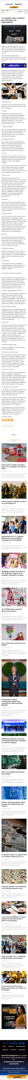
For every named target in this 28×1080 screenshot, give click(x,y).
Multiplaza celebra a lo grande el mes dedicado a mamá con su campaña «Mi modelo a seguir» (13, 573)
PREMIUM (20, 11)
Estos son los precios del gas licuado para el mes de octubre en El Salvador (13, 988)
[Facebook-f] (8, 1043)
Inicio (4, 1046)
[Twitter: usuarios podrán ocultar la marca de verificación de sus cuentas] (14, 793)
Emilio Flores (8, 506)
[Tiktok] (17, 1043)
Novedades (22, 1049)
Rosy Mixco (5, 425)
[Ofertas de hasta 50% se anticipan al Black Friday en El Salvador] (14, 944)
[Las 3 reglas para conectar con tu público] (14, 632)
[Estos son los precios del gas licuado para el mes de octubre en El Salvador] (14, 977)
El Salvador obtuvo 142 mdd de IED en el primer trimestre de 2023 (14, 855)
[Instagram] (11, 1043)
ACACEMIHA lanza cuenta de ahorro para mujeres (11, 610)
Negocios (5, 1049)
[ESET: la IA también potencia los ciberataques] (14, 762)
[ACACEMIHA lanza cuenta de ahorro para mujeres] (14, 597)
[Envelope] (23, 1043)
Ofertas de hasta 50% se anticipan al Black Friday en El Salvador (13, 957)
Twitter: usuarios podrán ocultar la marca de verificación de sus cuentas (13, 804)
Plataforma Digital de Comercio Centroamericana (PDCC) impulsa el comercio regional (13, 740)
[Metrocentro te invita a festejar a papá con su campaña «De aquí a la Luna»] (14, 452)
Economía (13, 1049)
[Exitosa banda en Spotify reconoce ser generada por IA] (14, 489)
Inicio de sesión (26, 11)
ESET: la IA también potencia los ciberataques (13, 773)
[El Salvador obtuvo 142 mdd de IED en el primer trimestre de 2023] (14, 835)
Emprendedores (11, 426)
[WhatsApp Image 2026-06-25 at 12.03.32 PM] (14, 65)
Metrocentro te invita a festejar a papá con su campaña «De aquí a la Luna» (13, 466)
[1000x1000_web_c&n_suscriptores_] (14, 1016)
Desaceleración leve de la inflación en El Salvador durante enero (13, 887)
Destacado (5, 426)
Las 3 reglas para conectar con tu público (13, 644)
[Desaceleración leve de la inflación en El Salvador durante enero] (14, 876)
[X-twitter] (5, 1043)
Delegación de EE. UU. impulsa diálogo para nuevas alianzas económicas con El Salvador (12, 538)
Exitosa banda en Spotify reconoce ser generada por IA (13, 502)
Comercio (11, 1046)
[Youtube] (14, 1043)
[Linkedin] (20, 1043)
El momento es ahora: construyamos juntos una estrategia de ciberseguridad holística (11, 702)
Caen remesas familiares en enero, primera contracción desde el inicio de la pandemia (13, 919)
